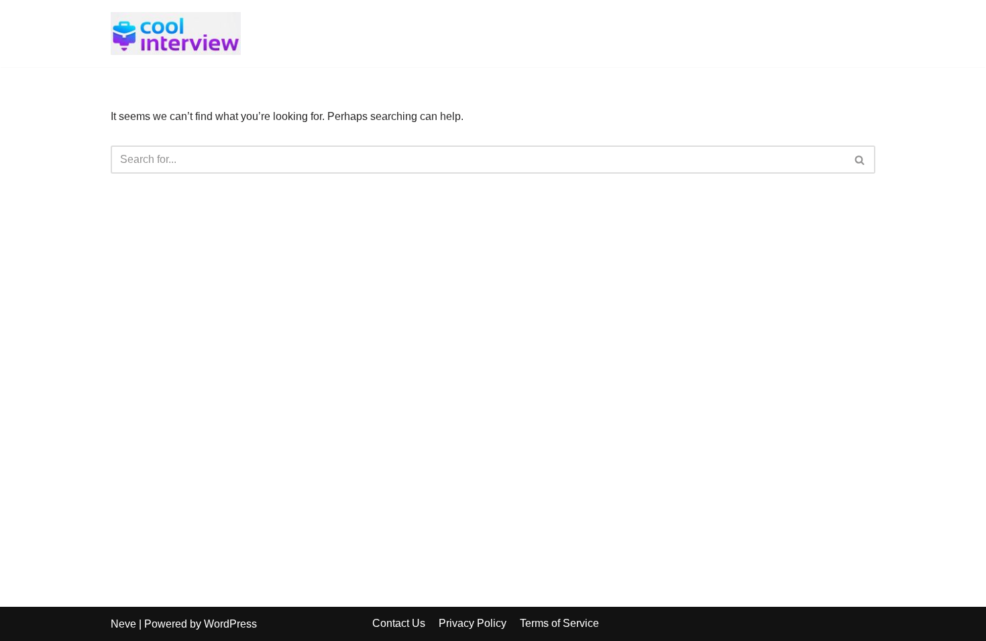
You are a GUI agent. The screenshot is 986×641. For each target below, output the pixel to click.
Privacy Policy (472, 623)
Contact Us (398, 623)
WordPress (230, 624)
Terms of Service (559, 623)
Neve (123, 624)
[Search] (860, 159)
